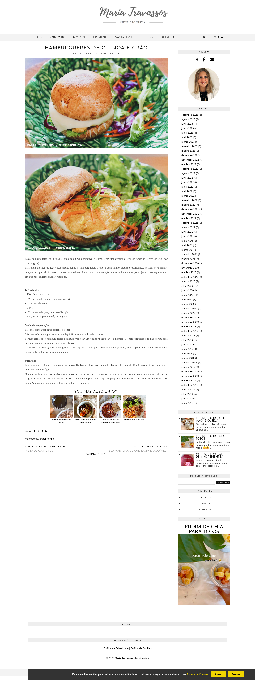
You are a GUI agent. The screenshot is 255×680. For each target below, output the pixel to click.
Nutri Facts (57, 37)
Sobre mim (168, 37)
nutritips (205, 497)
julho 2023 (187, 123)
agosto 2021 (188, 227)
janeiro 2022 (188, 204)
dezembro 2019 (190, 317)
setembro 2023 (189, 114)
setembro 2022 (189, 168)
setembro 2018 (189, 385)
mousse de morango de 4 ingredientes (212, 455)
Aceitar (218, 674)
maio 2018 (187, 403)
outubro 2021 (188, 218)
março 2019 (188, 358)
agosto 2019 (188, 335)
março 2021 (188, 249)
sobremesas (206, 509)
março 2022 (188, 195)
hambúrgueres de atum (61, 421)
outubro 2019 (188, 326)
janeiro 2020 (188, 313)
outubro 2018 (188, 380)
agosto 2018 (188, 389)
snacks (206, 503)
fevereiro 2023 (189, 146)
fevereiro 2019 (189, 362)
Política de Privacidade (116, 648)
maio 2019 (187, 349)
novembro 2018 (190, 376)
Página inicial (96, 454)
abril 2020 (186, 299)
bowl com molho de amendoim (85, 421)
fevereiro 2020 (189, 308)
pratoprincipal (47, 438)
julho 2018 (187, 394)
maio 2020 (187, 294)
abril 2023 (186, 137)
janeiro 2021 (188, 258)
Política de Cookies (141, 648)
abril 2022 (186, 191)
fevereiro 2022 (189, 200)
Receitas (145, 37)
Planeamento (123, 37)
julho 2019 (187, 340)
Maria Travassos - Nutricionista (132, 658)
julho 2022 (187, 177)
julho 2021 (187, 231)
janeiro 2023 (188, 150)
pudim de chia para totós (204, 529)
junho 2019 (187, 344)
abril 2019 (186, 353)
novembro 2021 (190, 213)
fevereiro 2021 (189, 254)
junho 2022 (187, 182)
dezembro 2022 (190, 155)
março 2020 (188, 303)
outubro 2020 (188, 272)
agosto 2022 (188, 173)
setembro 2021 (189, 222)
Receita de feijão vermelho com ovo (110, 421)
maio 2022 (187, 186)
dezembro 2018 (190, 371)
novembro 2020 (190, 267)
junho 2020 (187, 290)
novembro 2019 (190, 322)
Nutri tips (78, 37)
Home (38, 37)
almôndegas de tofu (134, 419)
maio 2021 (187, 240)
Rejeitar (236, 674)
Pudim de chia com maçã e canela (210, 419)
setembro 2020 (189, 276)
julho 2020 (187, 285)
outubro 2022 (188, 164)
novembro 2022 (190, 159)
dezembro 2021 (190, 209)
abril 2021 (186, 245)
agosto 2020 (188, 281)
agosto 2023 (188, 119)
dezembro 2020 (190, 263)
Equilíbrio (100, 37)
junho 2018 (187, 398)
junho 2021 (187, 236)
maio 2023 (187, 132)
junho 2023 (187, 128)
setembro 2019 (189, 331)
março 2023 (188, 141)
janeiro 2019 (188, 367)
